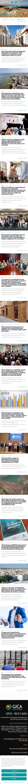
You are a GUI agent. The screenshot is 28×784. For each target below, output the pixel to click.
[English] (15, 8)
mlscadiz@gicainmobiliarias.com (15, 739)
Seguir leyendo (23, 65)
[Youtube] (19, 6)
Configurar (14, 779)
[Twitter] (16, 6)
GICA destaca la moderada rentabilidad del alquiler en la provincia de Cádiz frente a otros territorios (13, 676)
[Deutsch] (19, 8)
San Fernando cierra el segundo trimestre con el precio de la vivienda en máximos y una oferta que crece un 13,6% (13, 53)
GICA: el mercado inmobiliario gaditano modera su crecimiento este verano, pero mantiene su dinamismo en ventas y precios (13, 590)
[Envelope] (12, 2)
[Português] (12, 8)
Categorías (5, 19)
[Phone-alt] (16, 2)
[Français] (9, 8)
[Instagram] (12, 6)
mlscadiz (5, 49)
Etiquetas (12, 19)
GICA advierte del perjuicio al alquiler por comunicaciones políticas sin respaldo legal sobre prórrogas (13, 329)
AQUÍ (11, 762)
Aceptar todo (14, 771)
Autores (21, 19)
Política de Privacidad (15, 782)
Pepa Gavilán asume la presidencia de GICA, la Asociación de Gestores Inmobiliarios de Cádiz (10, 460)
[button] (25, 13)
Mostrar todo (22, 21)
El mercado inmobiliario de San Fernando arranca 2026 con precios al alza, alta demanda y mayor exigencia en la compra (13, 237)
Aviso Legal (22, 782)
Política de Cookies (7, 782)
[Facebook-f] (9, 6)
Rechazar (14, 775)
